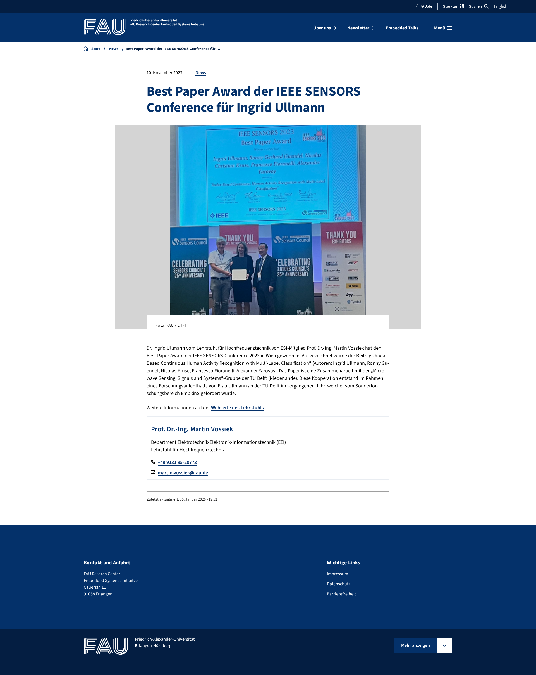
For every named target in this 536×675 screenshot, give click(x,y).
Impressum (337, 574)
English (501, 6)
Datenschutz (338, 584)
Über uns (322, 28)
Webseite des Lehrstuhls (237, 407)
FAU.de (426, 6)
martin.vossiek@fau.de (183, 472)
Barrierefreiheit (341, 594)
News (200, 73)
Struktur (450, 6)
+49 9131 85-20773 (177, 462)
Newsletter (358, 28)
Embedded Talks (402, 28)
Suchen (475, 6)
